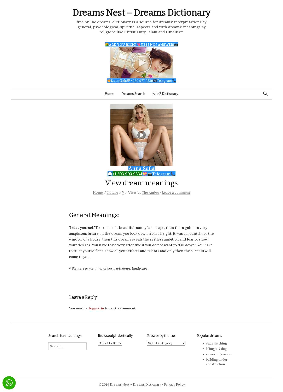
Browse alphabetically (115, 335)
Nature (112, 192)
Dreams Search (133, 94)
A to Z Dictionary (165, 94)
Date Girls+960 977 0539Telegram (141, 80)
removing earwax (219, 354)
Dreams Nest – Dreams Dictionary (141, 12)
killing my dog (216, 349)
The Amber (150, 192)
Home (109, 94)
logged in (96, 308)
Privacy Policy (174, 384)
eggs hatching (216, 343)
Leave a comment (176, 192)
